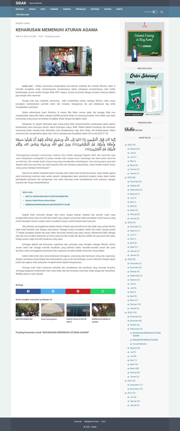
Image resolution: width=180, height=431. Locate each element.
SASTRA (107, 9)
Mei (133, 161)
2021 (131, 381)
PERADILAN (81, 9)
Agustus (135, 149)
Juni (133, 157)
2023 (131, 259)
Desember (136, 182)
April (133, 206)
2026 (131, 145)
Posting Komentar (52, 36)
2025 (131, 177)
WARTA (119, 9)
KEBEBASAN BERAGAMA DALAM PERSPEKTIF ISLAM (47, 204)
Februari (135, 169)
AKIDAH (32, 9)
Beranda (20, 9)
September (136, 190)
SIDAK (21, 3)
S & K (103, 421)
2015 (131, 393)
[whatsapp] (102, 291)
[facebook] (28, 291)
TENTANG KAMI (22, 15)
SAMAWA (54, 9)
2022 (132, 312)
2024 (131, 222)
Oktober (135, 186)
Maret (134, 165)
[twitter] (53, 291)
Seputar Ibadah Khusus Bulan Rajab (40, 200)
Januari (134, 173)
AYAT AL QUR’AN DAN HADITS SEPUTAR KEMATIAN (46, 196)
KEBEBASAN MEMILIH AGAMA (145, 340)
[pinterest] (77, 291)
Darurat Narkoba (139, 344)
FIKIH (43, 9)
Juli (133, 153)
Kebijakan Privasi (91, 421)
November (136, 267)
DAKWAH (67, 9)
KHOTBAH (95, 9)
